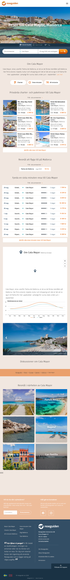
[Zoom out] (65, 263)
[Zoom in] (65, 261)
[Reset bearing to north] (65, 266)
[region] (35, 272)
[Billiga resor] (5, 575)
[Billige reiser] (10, 575)
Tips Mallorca (24, 536)
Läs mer (60, 75)
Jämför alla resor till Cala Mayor (35, 150)
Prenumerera (24, 512)
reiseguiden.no (30, 578)
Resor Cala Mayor (9, 526)
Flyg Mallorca (24, 532)
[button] (11, 51)
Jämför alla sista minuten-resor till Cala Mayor (35, 240)
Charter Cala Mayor (10, 530)
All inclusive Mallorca (10, 534)
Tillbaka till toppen (60, 567)
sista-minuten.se (39, 578)
